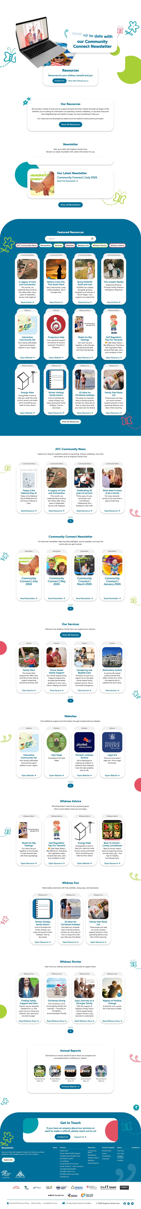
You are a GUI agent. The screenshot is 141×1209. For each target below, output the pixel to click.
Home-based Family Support (70, 1153)
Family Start (64, 1151)
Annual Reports (93, 1163)
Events (104, 1153)
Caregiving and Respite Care (70, 1156)
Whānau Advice (93, 1158)
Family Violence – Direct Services (71, 1166)
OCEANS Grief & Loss (67, 1171)
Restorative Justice (66, 1158)
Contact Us (136, 1147)
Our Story (120, 1151)
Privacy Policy (36, 1203)
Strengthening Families (68, 1169)
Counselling (64, 1161)
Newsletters (92, 1155)
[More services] (70, 701)
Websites (91, 1160)
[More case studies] (70, 1031)
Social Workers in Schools (69, 1164)
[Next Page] (70, 521)
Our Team (120, 1153)
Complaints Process (50, 1203)
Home (55, 1147)
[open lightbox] (70, 41)
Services (63, 1147)
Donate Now (106, 1151)
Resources (91, 1147)
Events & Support (108, 1147)
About (119, 1147)
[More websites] (70, 786)
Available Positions (120, 1157)
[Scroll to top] (136, 1107)
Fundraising (106, 1156)
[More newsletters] (70, 609)
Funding (120, 1160)
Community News (92, 1151)
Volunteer (105, 1159)
